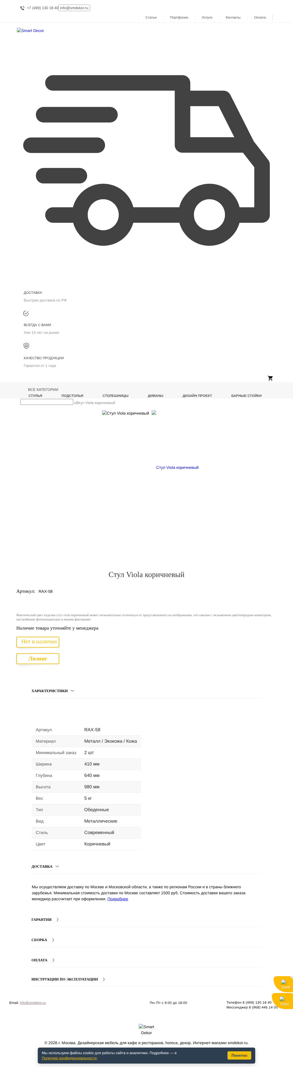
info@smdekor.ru (33, 1003)
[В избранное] (262, 417)
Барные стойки (246, 396)
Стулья (35, 396)
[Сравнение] (270, 417)
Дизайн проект (197, 396)
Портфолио (179, 17)
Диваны (155, 396)
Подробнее (118, 899)
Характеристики (49, 691)
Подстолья (72, 396)
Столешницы (115, 396)
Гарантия (41, 919)
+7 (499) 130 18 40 (42, 8)
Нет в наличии (39, 641)
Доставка (42, 866)
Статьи (151, 17)
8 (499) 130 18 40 (257, 1002)
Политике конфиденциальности (69, 1058)
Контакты (233, 17)
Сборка (39, 940)
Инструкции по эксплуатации (64, 979)
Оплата (260, 17)
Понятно (239, 1055)
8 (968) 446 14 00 (263, 1007)
